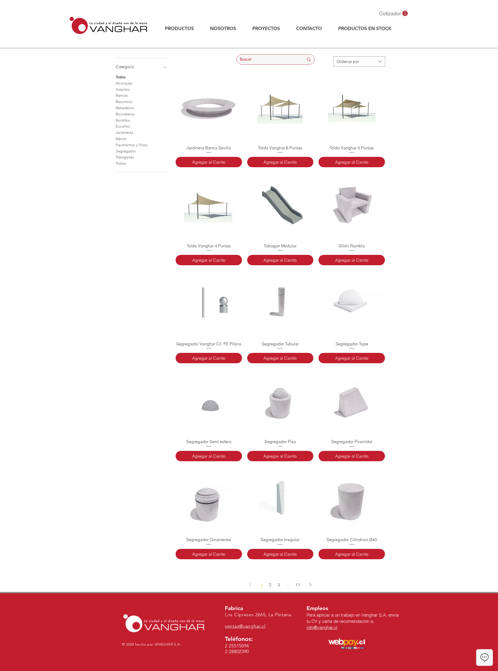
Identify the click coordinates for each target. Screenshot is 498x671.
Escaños (123, 126)
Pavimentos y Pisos (132, 145)
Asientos (123, 89)
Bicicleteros (125, 114)
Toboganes (125, 157)
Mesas (121, 138)
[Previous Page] (250, 584)
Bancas (122, 95)
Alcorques (124, 83)
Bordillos (123, 120)
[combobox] (359, 61)
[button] (393, 13)
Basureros (124, 101)
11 (297, 584)
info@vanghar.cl (322, 627)
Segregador (126, 151)
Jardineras (124, 132)
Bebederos (125, 108)
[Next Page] (310, 584)
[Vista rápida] (209, 107)
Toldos (121, 163)
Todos (121, 77)
